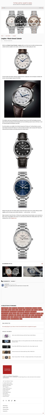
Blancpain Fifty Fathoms (7, 385)
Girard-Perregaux (13, 311)
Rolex (20, 317)
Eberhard (36, 309)
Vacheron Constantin (15, 318)
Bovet (2, 309)
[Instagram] (3, 401)
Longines (14, 35)
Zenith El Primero (6, 396)
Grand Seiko (27, 311)
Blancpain (39, 308)
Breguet (5, 309)
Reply (6, 287)
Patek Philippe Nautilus (7, 392)
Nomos (23, 315)
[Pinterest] (8, 401)
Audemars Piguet (21, 308)
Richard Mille (16, 317)
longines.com (13, 218)
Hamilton (10, 313)
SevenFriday (27, 317)
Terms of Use (5, 407)
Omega (26, 315)
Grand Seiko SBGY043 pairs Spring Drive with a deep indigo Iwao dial (25, 346)
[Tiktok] (11, 401)
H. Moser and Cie (4, 313)
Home (2, 35)
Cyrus (24, 309)
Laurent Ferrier (33, 313)
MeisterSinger (10, 315)
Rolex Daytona (5, 393)
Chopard (20, 309)
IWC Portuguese (5, 386)
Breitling (9, 309)
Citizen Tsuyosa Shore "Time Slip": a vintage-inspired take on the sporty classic (26, 356)
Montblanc (19, 315)
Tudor (39, 317)
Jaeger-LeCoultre (26, 313)
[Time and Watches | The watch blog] (22, 4)
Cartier (17, 309)
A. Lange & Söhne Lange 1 (7, 382)
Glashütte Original (20, 311)
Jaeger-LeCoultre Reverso (7, 388)
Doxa (32, 309)
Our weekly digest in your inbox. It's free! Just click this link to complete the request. (19, 326)
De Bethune (28, 309)
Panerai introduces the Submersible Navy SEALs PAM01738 (23, 351)
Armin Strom (14, 308)
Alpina (10, 308)
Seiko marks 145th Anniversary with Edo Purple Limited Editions (24, 335)
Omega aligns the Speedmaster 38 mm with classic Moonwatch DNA (22, 25)
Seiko (23, 317)
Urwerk (9, 318)
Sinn (32, 317)
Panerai (32, 315)
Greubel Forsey (33, 311)
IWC (21, 313)
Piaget (9, 317)
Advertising (5, 405)
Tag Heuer (35, 317)
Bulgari (13, 309)
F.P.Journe (40, 309)
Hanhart (14, 313)
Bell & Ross (35, 308)
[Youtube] (14, 401)
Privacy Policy (5, 409)
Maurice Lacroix (4, 315)
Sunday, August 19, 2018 (12, 284)
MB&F (42, 313)
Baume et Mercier (28, 308)
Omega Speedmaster (6, 389)
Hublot (18, 313)
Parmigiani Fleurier (38, 315)
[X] (6, 401)
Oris (29, 315)
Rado (12, 317)
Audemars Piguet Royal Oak (8, 384)
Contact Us (5, 411)
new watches (8, 35)
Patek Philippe (4, 317)
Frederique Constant (5, 311)
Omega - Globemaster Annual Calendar (32, 274)
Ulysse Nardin (4, 318)
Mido (15, 315)
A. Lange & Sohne (4, 308)
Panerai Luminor (5, 390)
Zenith (21, 318)
